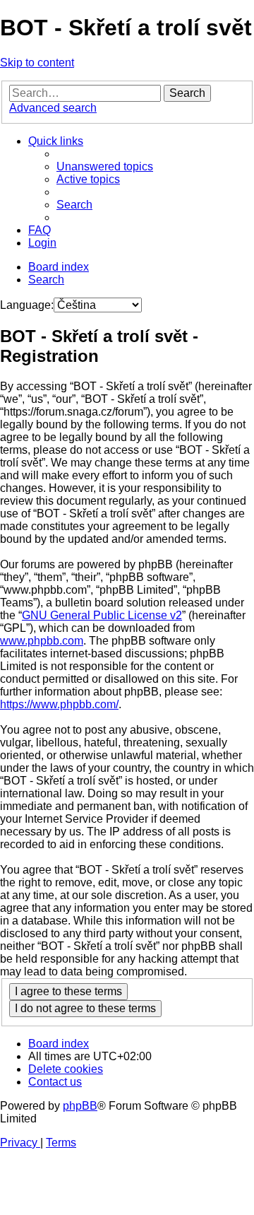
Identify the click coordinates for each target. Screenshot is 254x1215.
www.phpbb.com (41, 641)
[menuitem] (104, 166)
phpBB (80, 1106)
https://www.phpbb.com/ (59, 704)
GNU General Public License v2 (102, 615)
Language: (27, 305)
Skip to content (37, 63)
